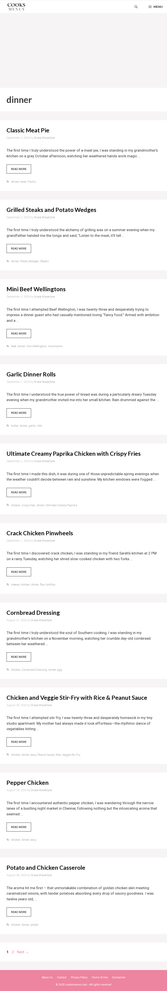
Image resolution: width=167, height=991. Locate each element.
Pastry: (32, 181)
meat (23, 181)
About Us (47, 977)
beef (13, 346)
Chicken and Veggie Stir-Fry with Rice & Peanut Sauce (77, 697)
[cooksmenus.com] (16, 6)
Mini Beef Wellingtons (36, 289)
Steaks (44, 261)
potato (34, 924)
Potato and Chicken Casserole (46, 867)
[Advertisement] (83, 46)
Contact (62, 977)
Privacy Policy (79, 977)
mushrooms (55, 346)
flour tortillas (47, 584)
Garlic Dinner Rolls (31, 374)
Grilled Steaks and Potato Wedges (51, 209)
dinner (15, 181)
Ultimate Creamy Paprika (61, 505)
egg (59, 669)
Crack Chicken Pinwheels (40, 533)
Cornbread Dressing (33, 612)
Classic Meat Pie (28, 130)
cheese (15, 584)
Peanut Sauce (45, 754)
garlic (32, 425)
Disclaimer (118, 977)
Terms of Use (100, 977)
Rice (58, 754)
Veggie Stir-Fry (71, 754)
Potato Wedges (29, 261)
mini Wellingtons (37, 346)
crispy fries (28, 505)
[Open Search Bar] (136, 6)
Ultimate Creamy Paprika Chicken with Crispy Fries (74, 453)
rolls (39, 425)
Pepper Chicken (28, 782)
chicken (15, 505)
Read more (19, 169)
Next (23, 952)
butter (14, 425)
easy (33, 754)
